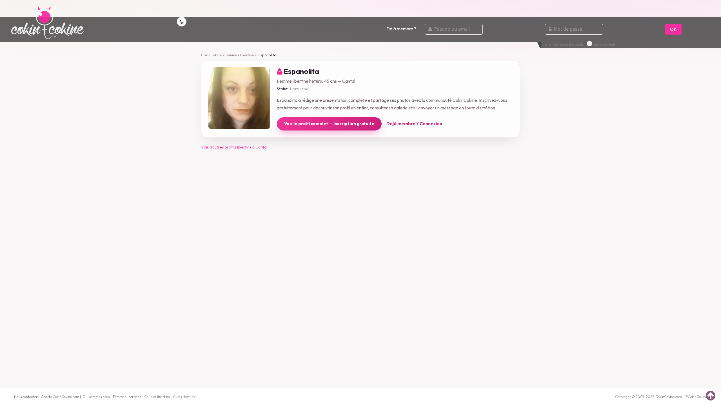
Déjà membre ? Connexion (414, 123)
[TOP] (710, 395)
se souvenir (605, 44)
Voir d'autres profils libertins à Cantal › (235, 147)
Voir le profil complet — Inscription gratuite (329, 123)
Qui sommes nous (96, 396)
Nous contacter (25, 396)
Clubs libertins (184, 396)
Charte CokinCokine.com (60, 396)
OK (673, 29)
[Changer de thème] (181, 21)
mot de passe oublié (564, 44)
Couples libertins (157, 396)
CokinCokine (211, 55)
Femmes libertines (240, 55)
